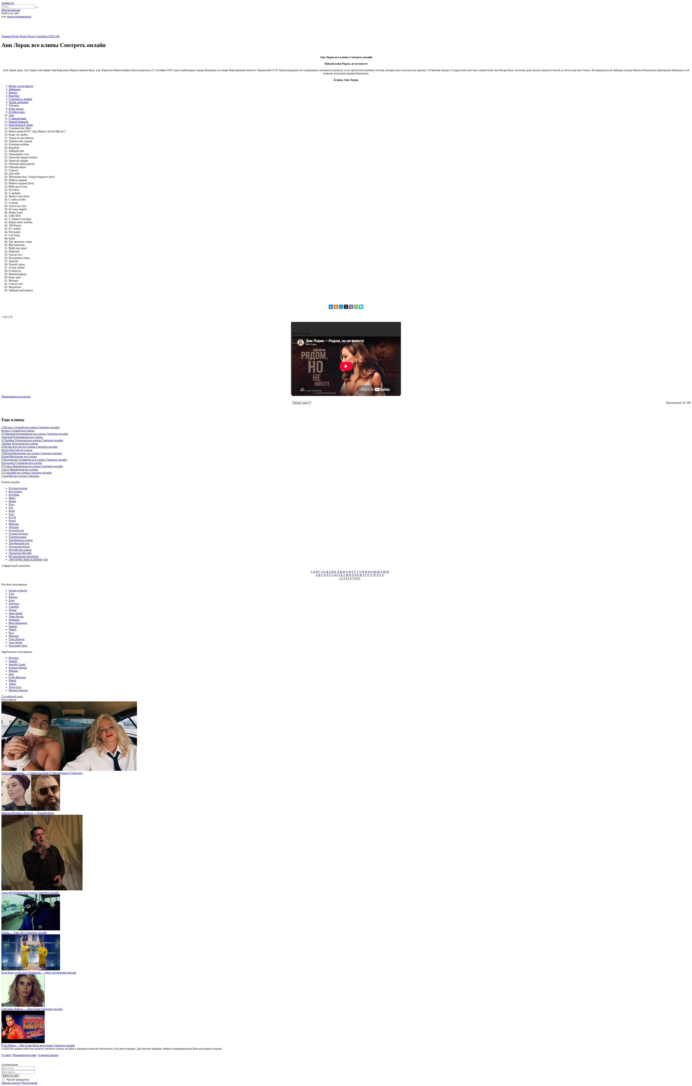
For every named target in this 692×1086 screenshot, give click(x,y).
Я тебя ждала (17, 111)
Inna (11, 674)
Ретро (12, 520)
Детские (14, 527)
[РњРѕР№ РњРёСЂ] (341, 307)
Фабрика (14, 619)
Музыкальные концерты (24, 556)
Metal (12, 497)
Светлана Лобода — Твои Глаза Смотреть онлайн (32, 1009)
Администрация (48, 1055)
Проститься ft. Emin (21, 124)
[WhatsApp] (356, 307)
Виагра (13, 597)
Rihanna (13, 670)
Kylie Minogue (17, 677)
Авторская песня (19, 546)
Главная (6, 36)
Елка (12, 600)
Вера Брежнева (18, 623)
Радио (15, 36)
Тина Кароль (17, 639)
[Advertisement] (346, 27)
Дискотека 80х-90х (20, 553)
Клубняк (14, 494)
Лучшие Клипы (18, 533)
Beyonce (14, 657)
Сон (11, 115)
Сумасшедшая (17, 118)
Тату (11, 593)
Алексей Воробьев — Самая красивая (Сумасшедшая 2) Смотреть (41, 773)
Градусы (14, 603)
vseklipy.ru (7, 3)
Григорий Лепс (18, 645)
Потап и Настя (18, 590)
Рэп (11, 507)
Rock (12, 510)
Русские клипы (18, 488)
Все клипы (15, 491)
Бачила (13, 92)
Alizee (12, 683)
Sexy (11, 514)
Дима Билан (16, 616)
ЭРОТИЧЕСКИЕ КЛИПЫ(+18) (28, 559)
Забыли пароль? (11, 1082)
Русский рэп (16, 530)
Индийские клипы (20, 549)
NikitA (13, 629)
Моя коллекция (10, 10)
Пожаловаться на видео (15, 396)
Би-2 (11, 632)
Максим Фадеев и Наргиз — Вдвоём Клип (27, 813)
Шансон (14, 523)
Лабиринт (15, 89)
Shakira (13, 661)
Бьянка (13, 626)
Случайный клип (12, 696)
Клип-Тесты (27, 36)
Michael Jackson (18, 690)
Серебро (14, 606)
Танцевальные (17, 536)
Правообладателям (24, 1055)
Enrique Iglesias (18, 667)
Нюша (12, 610)
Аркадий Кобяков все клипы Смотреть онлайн (30, 892)
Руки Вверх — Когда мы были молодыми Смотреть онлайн (38, 1045)
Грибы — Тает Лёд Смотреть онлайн (24, 932)
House (12, 501)
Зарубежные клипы (21, 540)
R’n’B (12, 517)
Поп (11, 504)
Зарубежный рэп (19, 543)
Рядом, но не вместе (21, 86)
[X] (346, 307)
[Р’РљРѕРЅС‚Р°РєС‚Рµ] (331, 307)
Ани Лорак (15, 642)
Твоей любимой (18, 102)
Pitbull (12, 680)
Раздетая (14, 95)
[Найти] (37, 7)
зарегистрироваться (19, 16)
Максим (14, 635)
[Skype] (361, 307)
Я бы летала (16, 108)
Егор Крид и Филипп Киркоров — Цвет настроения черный (38, 972)
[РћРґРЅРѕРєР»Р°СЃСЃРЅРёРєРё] (336, 307)
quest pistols (16, 613)
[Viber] (351, 307)
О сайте (6, 1055)
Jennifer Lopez (17, 664)
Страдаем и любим (20, 99)
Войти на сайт (10, 1075)
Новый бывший (18, 121)
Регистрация (29, 1082)
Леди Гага (15, 687)
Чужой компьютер (17, 1079)
